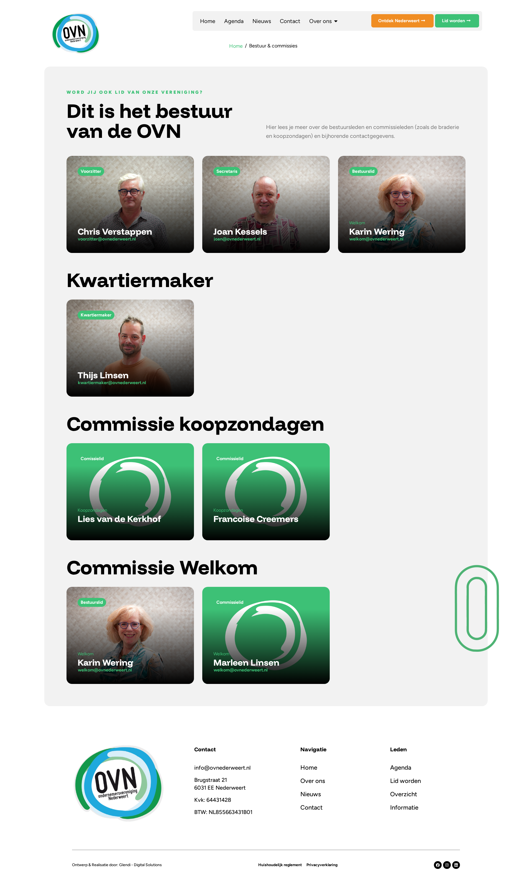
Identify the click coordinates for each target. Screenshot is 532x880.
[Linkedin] (456, 865)
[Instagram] (447, 865)
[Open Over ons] (336, 21)
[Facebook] (438, 865)
